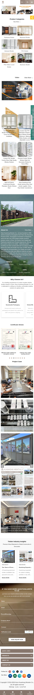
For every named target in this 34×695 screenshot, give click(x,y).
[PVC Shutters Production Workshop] (17, 90)
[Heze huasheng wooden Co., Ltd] (2, 2)
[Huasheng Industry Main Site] (29, 676)
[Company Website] (10, 676)
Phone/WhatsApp (6, 614)
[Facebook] (21, 671)
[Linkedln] (13, 671)
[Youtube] (9, 671)
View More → (17, 21)
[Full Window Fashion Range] (20, 676)
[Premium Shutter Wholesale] (24, 676)
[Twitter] (17, 671)
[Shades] (15, 676)
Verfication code (6, 632)
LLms (17, 687)
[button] (32, 10)
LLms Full (23, 687)
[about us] (17, 213)
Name (3, 601)
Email (3, 607)
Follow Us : (4, 671)
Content (3, 627)
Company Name (5, 620)
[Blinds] (17, 10)
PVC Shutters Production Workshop (17, 97)
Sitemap (11, 687)
